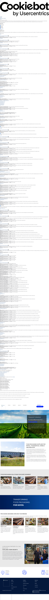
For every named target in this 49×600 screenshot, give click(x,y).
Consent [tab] (1, 16)
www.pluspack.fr (2, 374)
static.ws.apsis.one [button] (2, 118)
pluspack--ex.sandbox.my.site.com (4, 371)
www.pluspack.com (2, 376)
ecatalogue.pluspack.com (3, 372)
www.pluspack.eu (2, 373)
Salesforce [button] (1, 67)
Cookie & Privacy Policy (36, 590)
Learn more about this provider (4, 35)
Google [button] (1, 47)
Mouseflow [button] (1, 155)
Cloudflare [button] (1, 39)
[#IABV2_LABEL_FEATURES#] (4, 384)
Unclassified (2, 347)
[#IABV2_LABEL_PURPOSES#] (4, 381)
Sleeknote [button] (1, 161)
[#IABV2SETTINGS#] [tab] (3, 18)
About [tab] (1, 19)
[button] (24, 76)
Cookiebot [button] (1, 43)
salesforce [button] (1, 192)
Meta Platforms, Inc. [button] (2, 209)
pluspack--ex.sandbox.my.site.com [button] (4, 180)
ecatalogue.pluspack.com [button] (3, 80)
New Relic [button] (1, 63)
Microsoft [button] (1, 146)
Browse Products (40, 406)
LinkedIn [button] (1, 57)
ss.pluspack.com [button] (2, 115)
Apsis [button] (0, 34)
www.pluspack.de (2, 375)
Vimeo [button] (1, 72)
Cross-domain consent (3, 369)
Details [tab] (1, 17)
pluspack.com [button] (2, 184)
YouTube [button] (1, 261)
